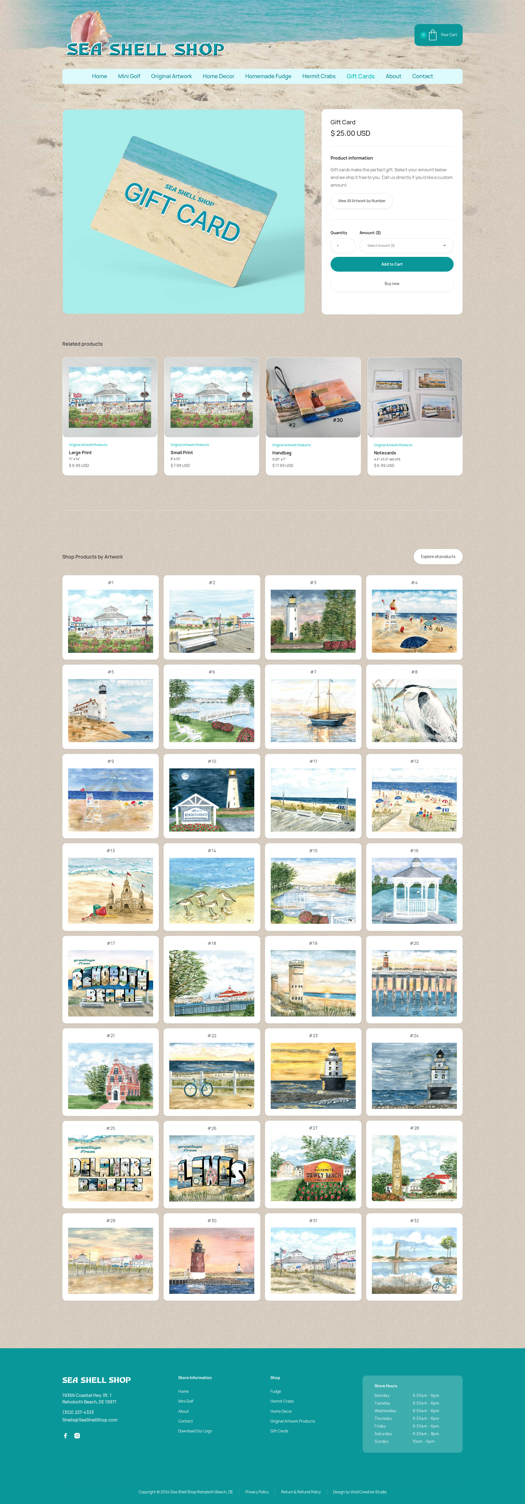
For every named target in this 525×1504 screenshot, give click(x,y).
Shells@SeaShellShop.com (90, 1420)
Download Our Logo (195, 1431)
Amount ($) (370, 233)
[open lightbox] (183, 211)
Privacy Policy (257, 1491)
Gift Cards (361, 76)
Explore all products (438, 556)
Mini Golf (129, 76)
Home (99, 76)
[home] (144, 35)
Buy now (392, 283)
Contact (422, 76)
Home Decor (218, 76)
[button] (439, 35)
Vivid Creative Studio (369, 1491)
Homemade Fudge (268, 76)
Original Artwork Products (292, 1421)
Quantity (339, 233)
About (393, 76)
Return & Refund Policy (301, 1491)
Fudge (275, 1391)
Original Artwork (171, 76)
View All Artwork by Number (362, 200)
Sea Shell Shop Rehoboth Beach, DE (201, 1491)
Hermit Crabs (319, 76)
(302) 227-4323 (78, 1412)
